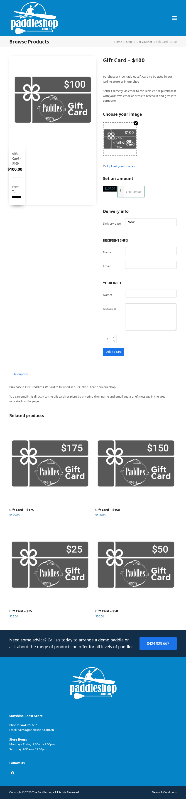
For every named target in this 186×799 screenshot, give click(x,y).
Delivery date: (112, 223)
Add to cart (113, 352)
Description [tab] (20, 374)
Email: (107, 266)
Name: (107, 252)
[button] (174, 18)
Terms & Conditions (164, 792)
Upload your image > (121, 166)
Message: (109, 309)
